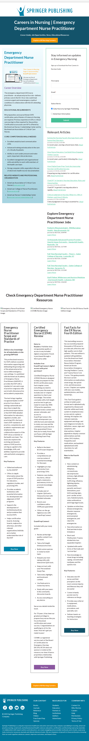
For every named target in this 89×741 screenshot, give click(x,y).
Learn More (51, 235)
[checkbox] (66, 111)
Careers (74, 710)
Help (73, 713)
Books (35, 705)
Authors (55, 716)
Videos (36, 716)
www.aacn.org (18, 185)
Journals (36, 708)
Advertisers (56, 718)
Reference (37, 710)
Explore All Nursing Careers (44, 40)
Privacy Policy (76, 718)
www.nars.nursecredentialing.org (20, 197)
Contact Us (75, 705)
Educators (56, 708)
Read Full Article (57, 176)
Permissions (75, 716)
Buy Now (14, 549)
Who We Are (76, 708)
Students (55, 705)
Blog (35, 713)
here (37, 83)
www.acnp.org (13, 191)
